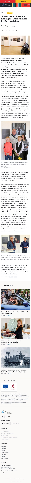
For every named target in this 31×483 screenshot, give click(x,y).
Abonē (24, 1)
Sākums (3, 12)
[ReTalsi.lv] (6, 5)
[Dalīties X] (6, 30)
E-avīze (8, 1)
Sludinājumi (3, 446)
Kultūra (9, 12)
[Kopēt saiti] (16, 30)
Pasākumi (3, 448)
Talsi (16, 276)
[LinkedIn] (9, 30)
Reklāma (3, 450)
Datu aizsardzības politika (7, 433)
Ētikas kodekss (4, 435)
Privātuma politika (5, 431)
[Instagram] (5, 417)
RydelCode (19, 481)
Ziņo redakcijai (4, 458)
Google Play (16, 423)
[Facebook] (2, 30)
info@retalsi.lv (4, 472)
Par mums (3, 454)
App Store (6, 423)
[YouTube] (9, 417)
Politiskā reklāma (5, 439)
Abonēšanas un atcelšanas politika (9, 437)
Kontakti (3, 456)
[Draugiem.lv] (13, 30)
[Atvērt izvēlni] (29, 4)
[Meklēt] (25, 5)
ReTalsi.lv (11, 479)
